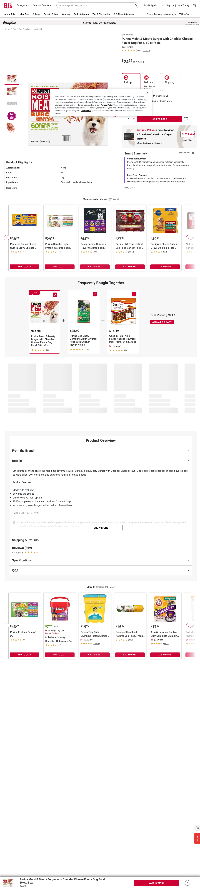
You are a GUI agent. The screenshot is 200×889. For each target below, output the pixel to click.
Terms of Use (86, 111)
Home (7, 29)
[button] (186, 119)
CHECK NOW (188, 134)
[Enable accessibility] (197, 827)
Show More (100, 527)
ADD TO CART (159, 119)
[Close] (147, 92)
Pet (14, 29)
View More (129, 187)
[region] (101, 102)
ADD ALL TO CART (162, 322)
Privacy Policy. (107, 105)
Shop (128, 34)
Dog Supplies (24, 29)
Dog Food (37, 29)
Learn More (166, 101)
